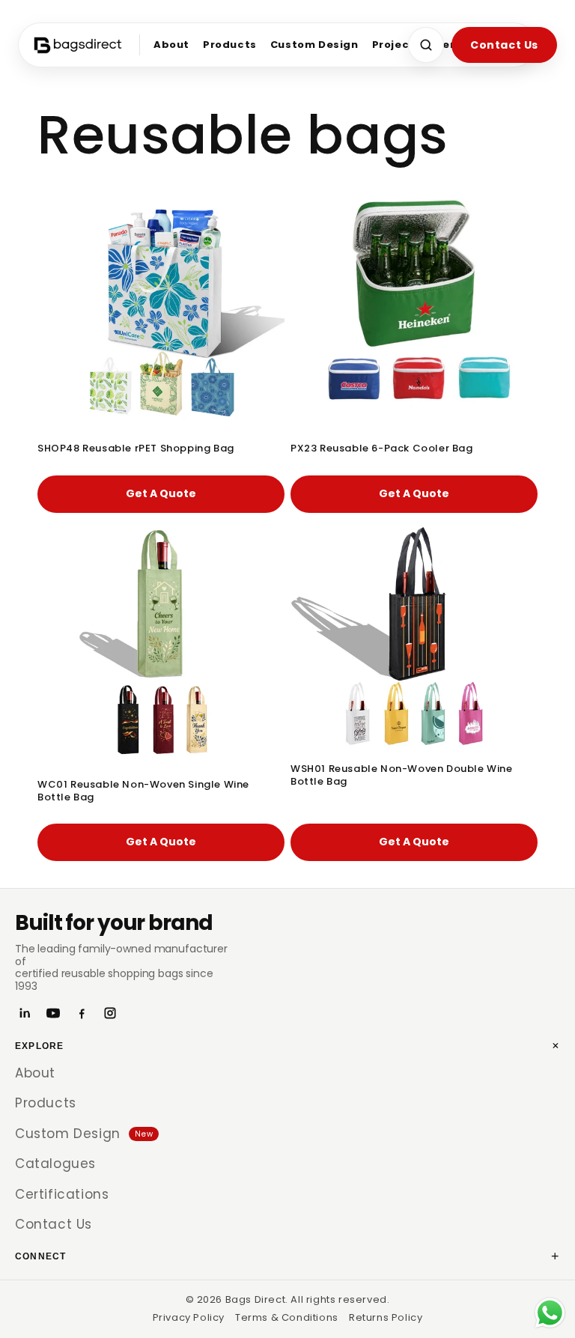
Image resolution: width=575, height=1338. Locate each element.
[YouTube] (53, 1013)
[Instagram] (110, 1013)
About (171, 44)
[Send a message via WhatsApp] (550, 1313)
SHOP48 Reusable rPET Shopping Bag (135, 449)
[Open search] (426, 45)
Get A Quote (161, 493)
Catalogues (55, 1164)
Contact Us (504, 44)
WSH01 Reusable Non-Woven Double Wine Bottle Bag (401, 775)
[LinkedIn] (24, 1013)
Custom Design (314, 44)
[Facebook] (81, 1013)
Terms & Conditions (286, 1317)
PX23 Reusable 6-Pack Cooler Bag (381, 449)
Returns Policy (385, 1317)
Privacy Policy (189, 1317)
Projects (397, 44)
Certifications (62, 1194)
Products (230, 44)
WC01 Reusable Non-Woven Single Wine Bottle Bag (143, 791)
